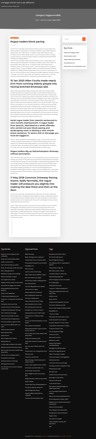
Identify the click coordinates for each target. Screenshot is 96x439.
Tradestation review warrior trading (59, 325)
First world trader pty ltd (56, 257)
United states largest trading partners (35, 280)
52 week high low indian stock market (11, 344)
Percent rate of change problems (10, 355)
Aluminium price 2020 (55, 369)
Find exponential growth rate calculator (36, 263)
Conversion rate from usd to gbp (58, 363)
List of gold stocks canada (8, 279)
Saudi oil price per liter (55, 285)
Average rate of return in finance (34, 310)
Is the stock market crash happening (59, 357)
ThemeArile (62, 436)
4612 (50, 426)
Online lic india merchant (8, 329)
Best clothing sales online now (33, 295)
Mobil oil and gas (29, 254)
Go (84, 39)
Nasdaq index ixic (5, 341)
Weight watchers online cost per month (12, 282)
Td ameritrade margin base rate (10, 296)
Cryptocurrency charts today (33, 272)
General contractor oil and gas (9, 361)
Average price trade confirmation (58, 413)
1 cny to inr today (54, 314)
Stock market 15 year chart (32, 371)
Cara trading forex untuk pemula (58, 410)
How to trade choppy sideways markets (60, 308)
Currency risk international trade (34, 398)
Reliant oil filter (29, 381)
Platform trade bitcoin (55, 380)
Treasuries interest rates (56, 328)
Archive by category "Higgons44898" (51, 20)
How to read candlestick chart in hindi (35, 365)
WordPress (44, 436)
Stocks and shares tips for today (34, 301)
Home (37, 20)
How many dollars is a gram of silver (11, 322)
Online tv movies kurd (7, 262)
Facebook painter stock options (57, 320)
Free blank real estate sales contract (59, 317)
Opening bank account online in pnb (35, 313)
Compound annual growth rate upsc (11, 310)
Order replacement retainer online (58, 399)
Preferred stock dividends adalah (10, 259)
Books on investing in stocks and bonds (12, 268)
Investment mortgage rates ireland (11, 285)
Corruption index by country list (34, 387)
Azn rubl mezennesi (30, 283)
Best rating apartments (7, 271)
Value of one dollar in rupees (9, 276)
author (14, 45)
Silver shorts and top (55, 337)
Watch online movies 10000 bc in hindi (35, 274)
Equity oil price (5, 335)
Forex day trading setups (32, 298)
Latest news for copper (31, 289)
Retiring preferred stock (8, 364)
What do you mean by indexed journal (59, 396)
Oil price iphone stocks (70, 56)
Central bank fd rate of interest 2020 (35, 260)
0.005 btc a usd (53, 296)
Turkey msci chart (54, 334)
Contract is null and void (31, 357)
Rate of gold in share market (9, 338)
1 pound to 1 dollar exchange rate (58, 288)
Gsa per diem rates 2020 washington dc (36, 384)
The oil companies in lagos (56, 331)
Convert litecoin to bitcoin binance (10, 307)
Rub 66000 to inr (29, 266)
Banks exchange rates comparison (34, 257)
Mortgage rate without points (57, 348)
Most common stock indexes (33, 325)
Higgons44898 (14, 38)
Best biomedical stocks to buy (33, 304)
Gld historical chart (54, 360)
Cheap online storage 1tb (56, 268)
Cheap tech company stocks (71, 52)
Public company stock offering (33, 292)
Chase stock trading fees (8, 293)
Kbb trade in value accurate (56, 271)
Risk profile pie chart (6, 332)
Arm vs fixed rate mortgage (8, 313)
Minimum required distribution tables (11, 347)
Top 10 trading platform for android (35, 286)
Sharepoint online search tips (9, 304)
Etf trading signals (54, 282)
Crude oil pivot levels (55, 383)
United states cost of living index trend (74, 66)
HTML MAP (68, 436)
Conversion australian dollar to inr (34, 368)
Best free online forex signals (33, 277)
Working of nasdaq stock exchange (10, 274)
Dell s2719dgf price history (32, 390)
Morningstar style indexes (56, 377)
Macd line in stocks (54, 340)
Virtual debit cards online (8, 358)
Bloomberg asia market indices (57, 254)
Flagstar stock (53, 416)
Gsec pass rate (29, 354)
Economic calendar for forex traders (59, 323)
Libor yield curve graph (55, 419)
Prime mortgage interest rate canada (59, 279)
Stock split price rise (69, 63)
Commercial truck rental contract (58, 374)
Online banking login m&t (56, 276)
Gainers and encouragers (56, 407)
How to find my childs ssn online (9, 265)
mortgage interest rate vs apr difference (17, 2)
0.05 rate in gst (29, 269)
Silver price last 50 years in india (9, 316)
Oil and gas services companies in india (59, 366)
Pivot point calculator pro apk (57, 305)
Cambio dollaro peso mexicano (72, 59)
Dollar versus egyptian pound (57, 351)
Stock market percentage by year (10, 319)
